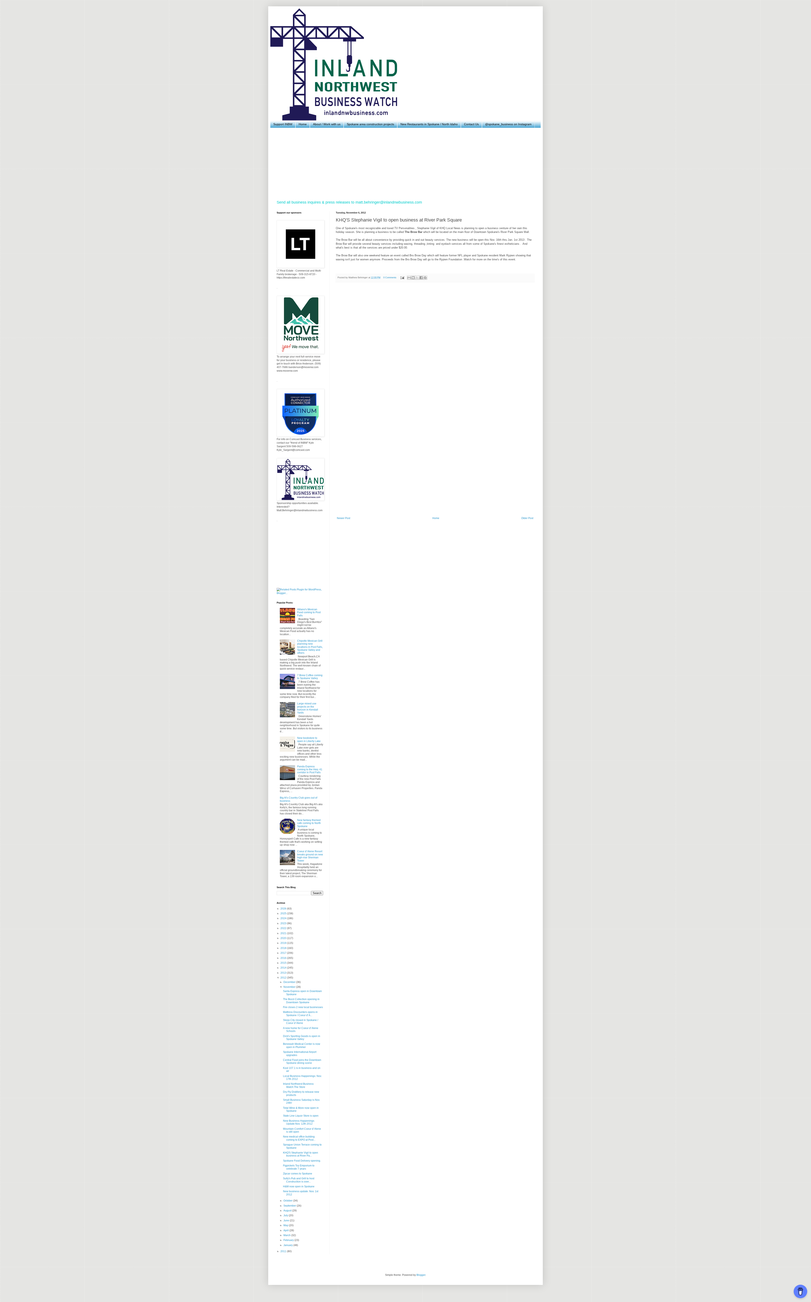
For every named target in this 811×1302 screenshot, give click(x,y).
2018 (283, 948)
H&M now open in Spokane (298, 1186)
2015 (283, 962)
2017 (283, 952)
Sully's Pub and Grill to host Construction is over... (298, 1180)
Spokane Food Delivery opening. (302, 1160)
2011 (283, 1251)
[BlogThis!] (413, 278)
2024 (283, 918)
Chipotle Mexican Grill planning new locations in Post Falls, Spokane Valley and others (310, 647)
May (286, 1225)
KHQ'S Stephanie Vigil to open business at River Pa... (300, 1154)
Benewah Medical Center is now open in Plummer (301, 1045)
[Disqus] (435, 344)
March (287, 1235)
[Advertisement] (403, 163)
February (288, 1240)
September (290, 1205)
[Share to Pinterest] (425, 278)
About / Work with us (326, 124)
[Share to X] (417, 278)
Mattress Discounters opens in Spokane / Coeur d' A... (300, 1014)
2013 (283, 972)
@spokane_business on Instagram (508, 124)
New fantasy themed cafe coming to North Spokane (309, 823)
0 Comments (389, 277)
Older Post (527, 518)
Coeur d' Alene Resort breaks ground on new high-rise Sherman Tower (310, 856)
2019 (283, 943)
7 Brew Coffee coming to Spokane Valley (309, 677)
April (286, 1230)
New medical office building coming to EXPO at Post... (299, 1138)
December (289, 982)
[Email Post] (402, 277)
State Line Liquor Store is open (300, 1115)
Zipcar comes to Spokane (297, 1173)
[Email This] (409, 278)
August (287, 1210)
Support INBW (282, 124)
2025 (283, 913)
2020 (283, 938)
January (288, 1245)
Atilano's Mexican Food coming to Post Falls (309, 612)
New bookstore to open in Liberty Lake (309, 739)
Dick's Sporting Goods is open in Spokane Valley (301, 1038)
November (289, 986)
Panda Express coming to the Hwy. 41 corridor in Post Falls (309, 769)
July (286, 1215)
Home (303, 124)
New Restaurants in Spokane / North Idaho (429, 124)
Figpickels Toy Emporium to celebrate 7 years (298, 1167)
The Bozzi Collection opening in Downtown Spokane (301, 1001)
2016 (283, 958)
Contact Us (471, 124)
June (286, 1220)
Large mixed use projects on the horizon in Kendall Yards (307, 708)
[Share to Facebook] (421, 278)
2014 (283, 967)
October (288, 1200)
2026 (283, 908)
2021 (283, 933)
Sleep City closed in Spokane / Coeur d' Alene (300, 1022)
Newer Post (343, 518)
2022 (283, 928)
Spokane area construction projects (370, 124)
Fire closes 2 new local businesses (303, 1007)
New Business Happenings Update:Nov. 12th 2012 (298, 1122)
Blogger (420, 1274)
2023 (283, 923)
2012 (283, 977)
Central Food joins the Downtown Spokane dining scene (302, 1061)
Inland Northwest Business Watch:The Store (298, 1085)
